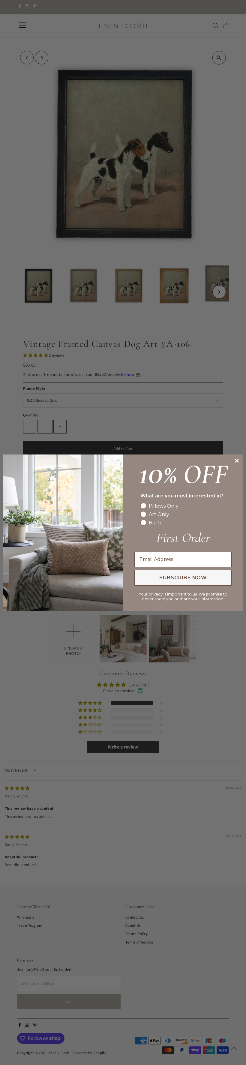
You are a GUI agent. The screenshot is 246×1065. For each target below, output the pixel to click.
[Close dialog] (237, 460)
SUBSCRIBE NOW (183, 577)
